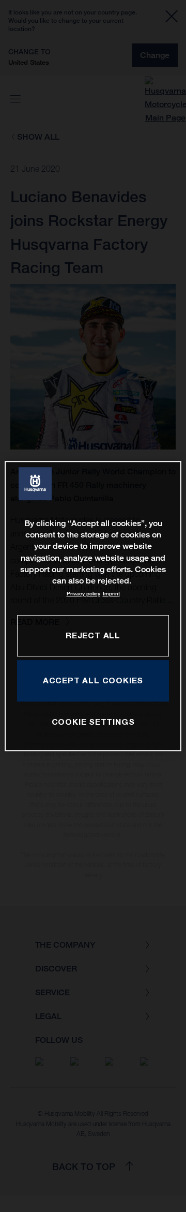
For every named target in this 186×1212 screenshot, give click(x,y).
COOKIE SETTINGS (93, 721)
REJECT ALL (93, 635)
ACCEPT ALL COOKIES (93, 680)
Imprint (111, 593)
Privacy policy (83, 593)
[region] (93, 606)
